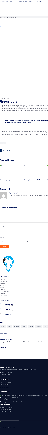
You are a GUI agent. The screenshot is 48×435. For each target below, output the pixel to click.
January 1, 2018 (9, 305)
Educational (3, 178)
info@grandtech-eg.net (5, 411)
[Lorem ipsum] (2, 310)
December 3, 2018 (9, 310)
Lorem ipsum (8, 309)
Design (3, 143)
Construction (3, 281)
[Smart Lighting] (11, 171)
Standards (2, 289)
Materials (6, 17)
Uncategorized (3, 295)
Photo (31, 326)
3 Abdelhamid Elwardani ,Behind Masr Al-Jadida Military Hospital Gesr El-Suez (18, 369)
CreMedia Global (20, 427)
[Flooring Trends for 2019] (34, 171)
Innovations (3, 285)
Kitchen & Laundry (4, 384)
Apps (9, 326)
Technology (3, 293)
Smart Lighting (5, 180)
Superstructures (4, 291)
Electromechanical (4, 387)
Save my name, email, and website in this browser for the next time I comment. (20, 241)
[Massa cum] (2, 315)
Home (1, 17)
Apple (3, 326)
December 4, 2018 (9, 316)
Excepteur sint (9, 304)
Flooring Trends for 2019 (32, 180)
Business (16, 326)
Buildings (2, 279)
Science (39, 326)
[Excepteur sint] (2, 305)
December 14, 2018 (4, 98)
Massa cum (8, 314)
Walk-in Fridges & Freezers (6, 382)
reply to (11, 198)
